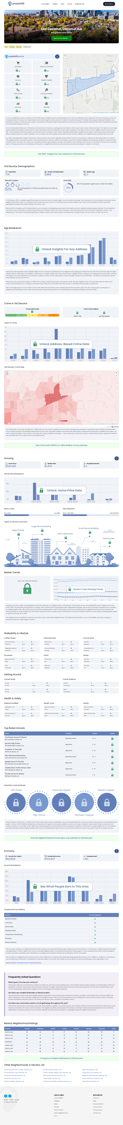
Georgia (11, 47)
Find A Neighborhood (61, 1113)
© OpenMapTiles (112, 112)
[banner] (16, 4)
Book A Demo (109, 4)
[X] (9, 1096)
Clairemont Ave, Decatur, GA (92, 1073)
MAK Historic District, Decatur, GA (54, 1075)
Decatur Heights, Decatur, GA (14, 1081)
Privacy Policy (97, 1110)
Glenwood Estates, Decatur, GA (14, 1075)
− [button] (65, 58)
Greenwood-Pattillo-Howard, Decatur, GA (57, 1081)
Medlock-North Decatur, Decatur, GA (94, 1075)
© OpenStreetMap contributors (103, 112)
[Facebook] (5, 1096)
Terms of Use (97, 1107)
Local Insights (45, 4)
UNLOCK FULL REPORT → (61, 38)
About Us (96, 1098)
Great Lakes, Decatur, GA (51, 1078)
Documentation (98, 1104)
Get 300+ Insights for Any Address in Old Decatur (61, 154)
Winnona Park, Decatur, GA (52, 1070)
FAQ (55, 1116)
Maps (62, 4)
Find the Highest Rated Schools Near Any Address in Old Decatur (61, 838)
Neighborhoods (79, 4)
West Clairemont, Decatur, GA (92, 1078)
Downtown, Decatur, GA (12, 1078)
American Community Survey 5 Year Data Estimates (26, 963)
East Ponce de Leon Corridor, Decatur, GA (18, 1070)
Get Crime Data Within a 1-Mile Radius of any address (61, 445)
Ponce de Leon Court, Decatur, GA (15, 1073)
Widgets (55, 4)
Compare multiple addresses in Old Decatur (61, 1058)
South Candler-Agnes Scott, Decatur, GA (57, 1073)
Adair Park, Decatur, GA (90, 1070)
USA (6, 47)
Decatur (19, 47)
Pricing (69, 4)
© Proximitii (94, 112)
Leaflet (117, 112)
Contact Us (97, 1113)
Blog (94, 1101)
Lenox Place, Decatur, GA (90, 1081)
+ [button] (65, 56)
